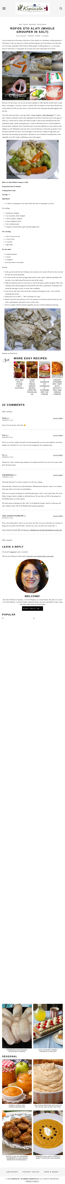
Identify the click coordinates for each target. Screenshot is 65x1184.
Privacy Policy (31, 1172)
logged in (13, 552)
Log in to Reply (58, 418)
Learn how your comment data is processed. (40, 556)
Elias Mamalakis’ (48, 115)
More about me (31, 608)
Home (20, 24)
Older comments (7, 411)
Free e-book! (51, 1172)
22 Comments (45, 36)
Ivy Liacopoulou (22, 36)
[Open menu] (4, 8)
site (58, 118)
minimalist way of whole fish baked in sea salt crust (46, 530)
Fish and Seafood (41, 24)
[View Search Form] (61, 8)
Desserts (25, 24)
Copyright (12, 1172)
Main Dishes (32, 24)
